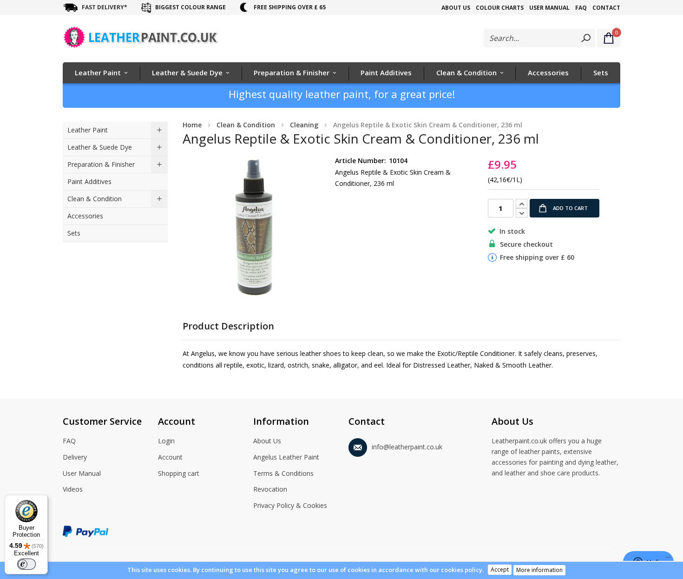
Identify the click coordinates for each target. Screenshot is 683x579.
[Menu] (668, 559)
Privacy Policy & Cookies (290, 505)
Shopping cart (178, 473)
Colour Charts (500, 8)
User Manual (549, 8)
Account (170, 457)
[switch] (26, 564)
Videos (73, 489)
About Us (455, 8)
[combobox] (539, 38)
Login (166, 440)
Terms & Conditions (283, 473)
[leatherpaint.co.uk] (154, 39)
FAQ (581, 8)
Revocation (270, 489)
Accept (500, 569)
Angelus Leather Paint (286, 457)
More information (539, 570)
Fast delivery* (104, 7)
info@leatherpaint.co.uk (407, 446)
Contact (606, 8)
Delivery (75, 457)
